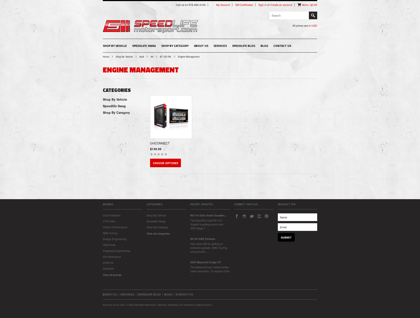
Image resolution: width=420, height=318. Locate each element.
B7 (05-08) (165, 56)
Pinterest (266, 216)
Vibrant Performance (115, 227)
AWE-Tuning (110, 233)
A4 (151, 56)
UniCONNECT (160, 143)
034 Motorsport (112, 256)
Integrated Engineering (116, 251)
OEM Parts (109, 245)
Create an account (281, 4)
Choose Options (165, 163)
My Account (223, 4)
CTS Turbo (109, 221)
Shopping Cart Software (180, 304)
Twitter (251, 216)
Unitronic (108, 262)
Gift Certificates (244, 4)
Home (106, 56)
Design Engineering (115, 239)
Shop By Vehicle (115, 45)
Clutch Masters (112, 215)
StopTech (108, 268)
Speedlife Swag (144, 45)
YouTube (259, 216)
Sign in (262, 4)
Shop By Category (175, 45)
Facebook (236, 216)
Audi (141, 56)
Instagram (244, 216)
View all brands (112, 275)
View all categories (158, 233)
